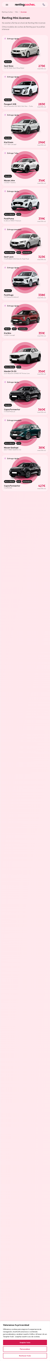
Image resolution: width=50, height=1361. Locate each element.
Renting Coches (7, 12)
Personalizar (25, 1349)
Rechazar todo (25, 1356)
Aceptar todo (25, 1342)
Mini (16, 12)
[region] (25, 1341)
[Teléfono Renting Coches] (43, 4)
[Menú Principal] (7, 4)
